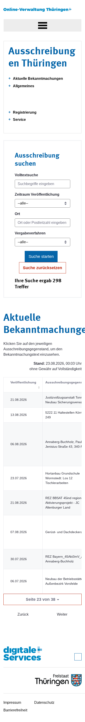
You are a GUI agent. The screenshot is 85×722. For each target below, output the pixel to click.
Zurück (23, 614)
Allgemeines (23, 86)
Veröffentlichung (23, 382)
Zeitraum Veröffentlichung (37, 194)
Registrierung (24, 112)
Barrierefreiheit (15, 710)
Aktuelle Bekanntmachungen (38, 78)
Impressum (12, 702)
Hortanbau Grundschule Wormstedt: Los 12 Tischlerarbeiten (62, 478)
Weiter (62, 614)
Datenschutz (44, 702)
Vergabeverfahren (30, 233)
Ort (17, 214)
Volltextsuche (26, 175)
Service (19, 119)
